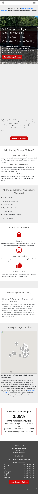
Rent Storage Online (12, 57)
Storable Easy (32, 489)
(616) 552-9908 (19, 456)
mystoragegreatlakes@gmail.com (19, 459)
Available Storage (19, 138)
